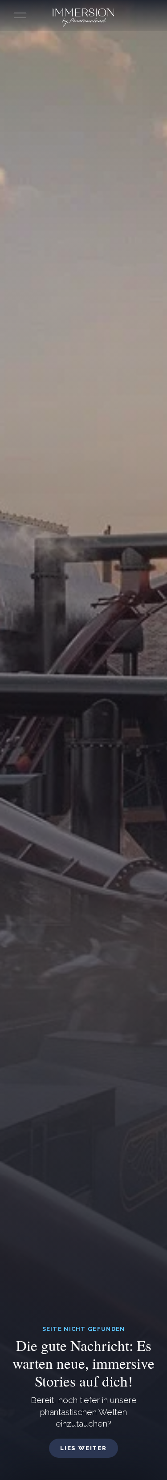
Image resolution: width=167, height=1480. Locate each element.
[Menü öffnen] (20, 15)
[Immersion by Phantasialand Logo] (83, 17)
